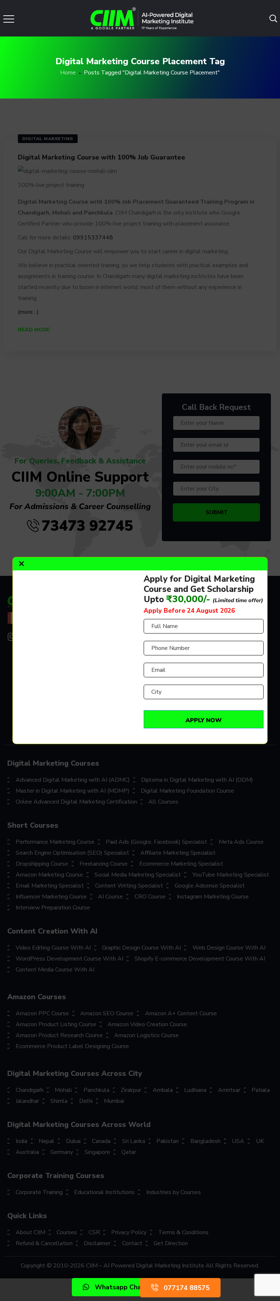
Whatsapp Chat (119, 1287)
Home (68, 73)
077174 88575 (187, 1287)
